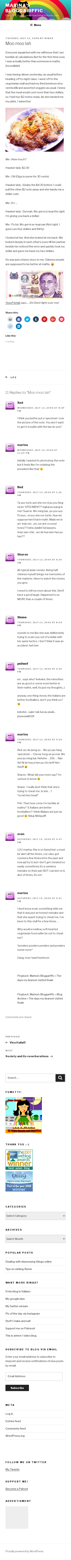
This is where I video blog (21, 1335)
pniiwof (22, 663)
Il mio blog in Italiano (17, 1291)
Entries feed (13, 1421)
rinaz (49, 38)
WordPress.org (15, 1435)
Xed (20, 402)
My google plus (15, 1298)
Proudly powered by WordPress (24, 1551)
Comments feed (15, 1428)
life (14, 377)
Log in (9, 1413)
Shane (22, 617)
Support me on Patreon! (20, 1328)
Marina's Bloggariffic (24, 8)
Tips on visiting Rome (18, 1269)
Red (20, 487)
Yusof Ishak (12, 302)
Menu (37, 25)
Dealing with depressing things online (28, 1261)
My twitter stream (16, 1306)
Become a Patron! (16, 1489)
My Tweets (12, 1469)
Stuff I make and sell (17, 1321)
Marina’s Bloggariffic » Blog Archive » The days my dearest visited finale (40, 998)
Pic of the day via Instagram (22, 1313)
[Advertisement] (16, 1517)
